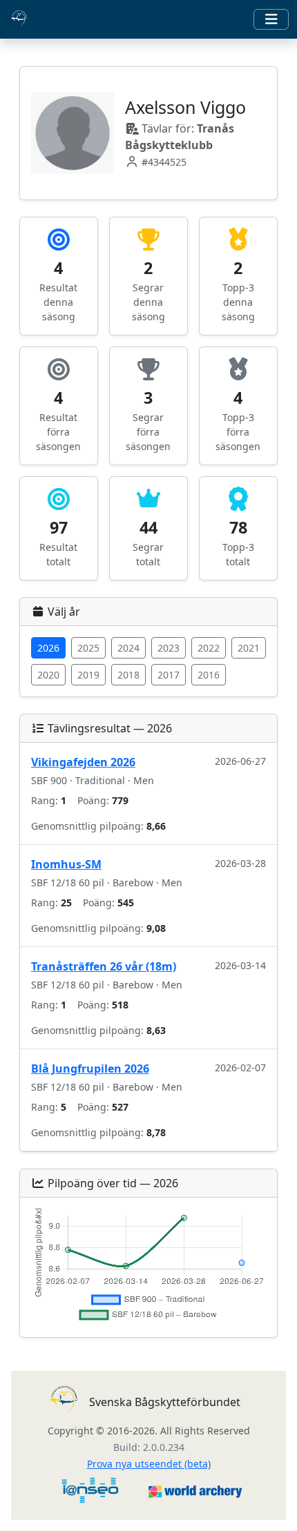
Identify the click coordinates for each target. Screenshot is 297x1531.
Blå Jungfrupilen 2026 (90, 1068)
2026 (48, 647)
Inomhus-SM (66, 864)
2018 (128, 674)
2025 (88, 647)
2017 (168, 674)
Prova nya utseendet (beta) (149, 1463)
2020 (48, 674)
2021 (249, 647)
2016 (209, 674)
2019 (88, 674)
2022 (209, 647)
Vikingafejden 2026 (83, 762)
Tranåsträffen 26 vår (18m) (103, 966)
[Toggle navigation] (271, 19)
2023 (168, 647)
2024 (128, 647)
